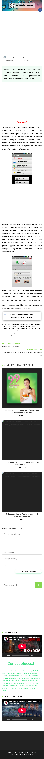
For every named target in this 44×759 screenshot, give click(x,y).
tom (6, 58)
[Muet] (35, 655)
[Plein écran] (39, 655)
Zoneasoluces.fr (18, 752)
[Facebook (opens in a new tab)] (40, 10)
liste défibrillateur (22, 333)
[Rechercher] (38, 585)
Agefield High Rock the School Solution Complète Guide (19, 673)
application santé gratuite (27, 326)
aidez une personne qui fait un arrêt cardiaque (26, 324)
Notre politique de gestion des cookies (22, 754)
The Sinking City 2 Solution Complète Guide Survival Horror (20, 683)
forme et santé (8, 333)
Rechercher (5, 581)
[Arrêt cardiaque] (6, 315)
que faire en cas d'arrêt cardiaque (21, 335)
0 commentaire (10, 61)
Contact (10, 752)
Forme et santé (19, 58)
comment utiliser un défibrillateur (14, 330)
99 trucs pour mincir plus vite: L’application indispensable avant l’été (22, 411)
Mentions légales (30, 752)
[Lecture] (5, 655)
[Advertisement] (22, 32)
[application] (22, 646)
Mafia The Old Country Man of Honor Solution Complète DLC (21, 678)
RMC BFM (37, 335)
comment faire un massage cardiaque (28, 328)
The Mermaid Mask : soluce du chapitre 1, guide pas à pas (20, 680)
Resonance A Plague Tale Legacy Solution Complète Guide (20, 671)
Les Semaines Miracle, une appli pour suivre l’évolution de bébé (22, 463)
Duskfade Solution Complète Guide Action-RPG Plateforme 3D (21, 676)
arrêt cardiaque (9, 328)
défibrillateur (33, 330)
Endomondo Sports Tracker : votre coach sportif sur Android (22, 515)
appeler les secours (10, 326)
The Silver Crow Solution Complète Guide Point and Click (19, 685)
